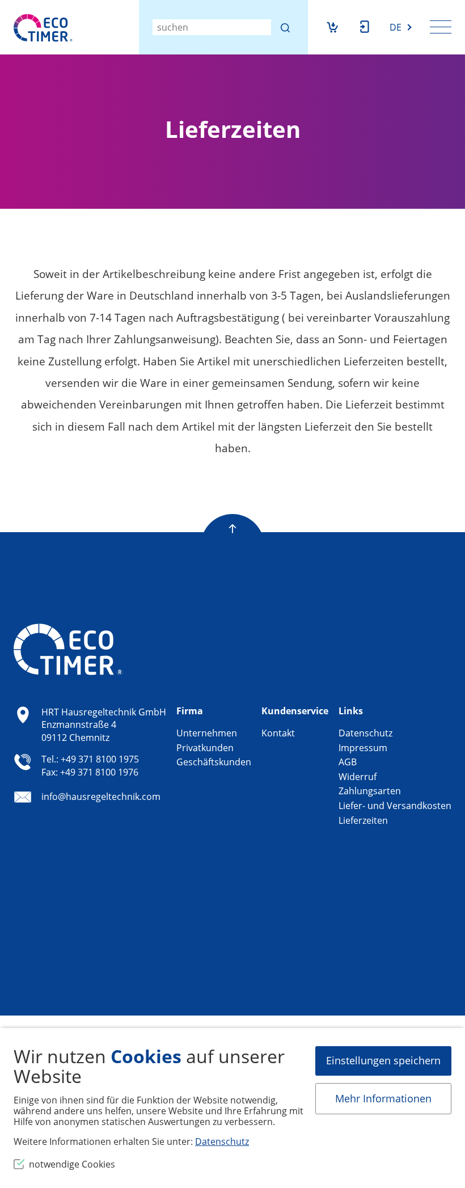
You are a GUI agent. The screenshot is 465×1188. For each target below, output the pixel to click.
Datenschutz (365, 733)
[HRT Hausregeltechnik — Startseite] (43, 28)
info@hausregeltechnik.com (100, 796)
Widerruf (358, 776)
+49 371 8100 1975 (100, 759)
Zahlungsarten (370, 791)
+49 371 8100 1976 (99, 772)
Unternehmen (206, 733)
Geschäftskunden (213, 762)
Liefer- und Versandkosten (395, 805)
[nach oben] (232, 518)
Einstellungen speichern (383, 1060)
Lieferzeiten (363, 820)
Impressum (363, 748)
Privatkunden (205, 748)
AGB (348, 762)
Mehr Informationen (383, 1098)
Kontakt (278, 733)
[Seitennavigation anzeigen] (440, 26)
